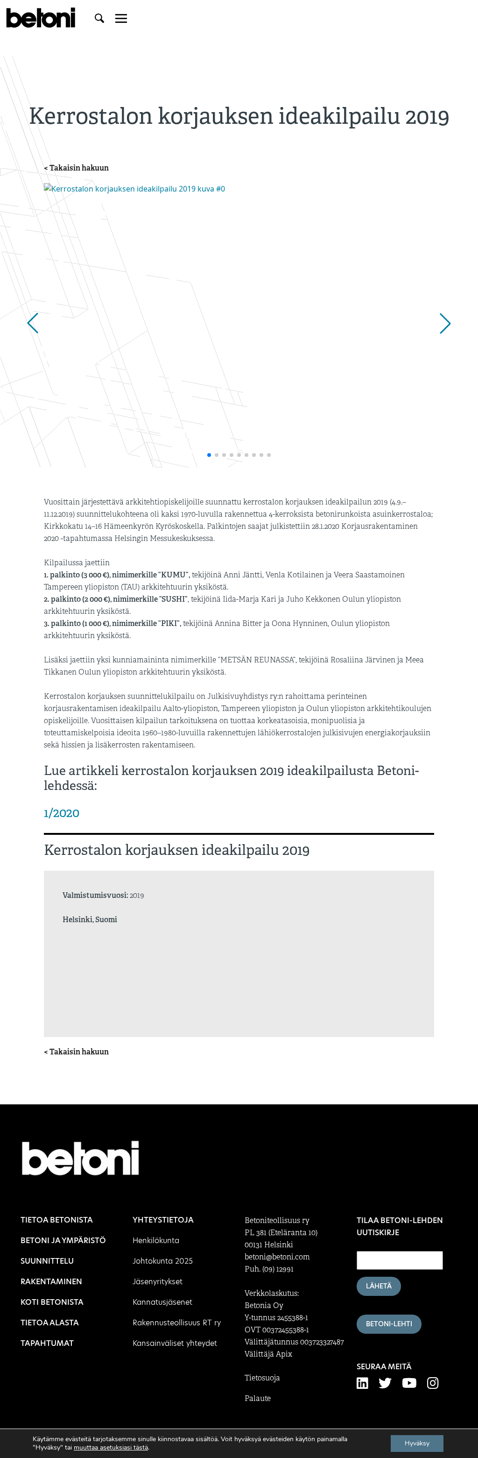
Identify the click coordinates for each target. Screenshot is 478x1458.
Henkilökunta (156, 1240)
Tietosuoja (262, 1378)
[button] (32, 323)
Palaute (258, 1398)
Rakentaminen (51, 1281)
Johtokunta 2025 (163, 1261)
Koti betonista (52, 1302)
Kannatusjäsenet (162, 1302)
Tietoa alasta (50, 1322)
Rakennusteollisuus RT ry (177, 1322)
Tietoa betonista (57, 1220)
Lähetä (379, 1286)
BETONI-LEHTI (389, 1324)
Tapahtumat (47, 1343)
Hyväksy (417, 1443)
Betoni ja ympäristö (63, 1240)
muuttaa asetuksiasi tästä (111, 1448)
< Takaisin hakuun (76, 168)
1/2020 (61, 813)
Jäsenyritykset (158, 1281)
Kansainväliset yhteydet (175, 1343)
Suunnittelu (47, 1261)
